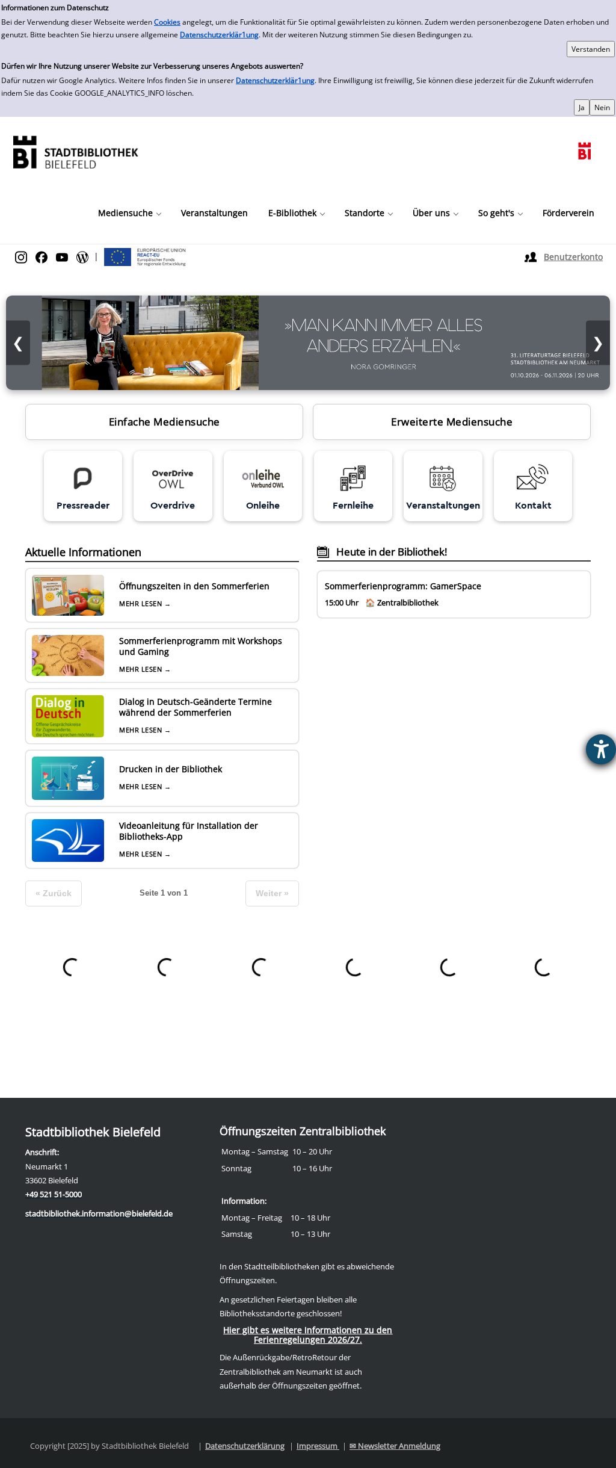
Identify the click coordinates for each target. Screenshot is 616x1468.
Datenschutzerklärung (245, 1445)
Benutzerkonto (573, 256)
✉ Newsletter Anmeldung (395, 1445)
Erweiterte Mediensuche (452, 422)
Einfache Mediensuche (164, 422)
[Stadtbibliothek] (75, 150)
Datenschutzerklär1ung (219, 34)
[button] (129, 213)
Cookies (167, 21)
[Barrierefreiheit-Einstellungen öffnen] (601, 749)
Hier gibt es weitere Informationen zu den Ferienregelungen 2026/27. (307, 1334)
